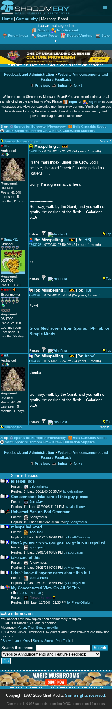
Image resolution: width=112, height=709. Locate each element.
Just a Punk (39, 577)
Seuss (40, 627)
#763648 (35, 295)
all (39, 593)
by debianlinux (73, 491)
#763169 (35, 151)
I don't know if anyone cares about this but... (52, 573)
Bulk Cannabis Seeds (89, 126)
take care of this (25, 557)
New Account (67, 30)
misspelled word (26, 527)
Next (77, 86)
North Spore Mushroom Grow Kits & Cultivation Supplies (50, 130)
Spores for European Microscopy (40, 126)
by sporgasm (73, 552)
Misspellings (23, 481)
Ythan (22, 627)
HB (87, 240)
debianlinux (39, 486)
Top (108, 234)
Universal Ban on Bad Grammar (40, 512)
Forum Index (18, 35)
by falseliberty (75, 506)
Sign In (43, 30)
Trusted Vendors (79, 35)
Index (62, 86)
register (95, 102)
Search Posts (47, 35)
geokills (52, 627)
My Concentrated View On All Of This (45, 588)
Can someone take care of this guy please (49, 496)
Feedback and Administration (29, 75)
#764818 (35, 361)
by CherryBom (74, 583)
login (73, 102)
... (28, 593)
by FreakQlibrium (79, 602)
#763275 (35, 244)
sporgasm (37, 547)
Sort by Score (43, 640)
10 (35, 593)
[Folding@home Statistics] (13, 311)
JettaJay (36, 501)
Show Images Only (16, 640)
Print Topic (63, 640)
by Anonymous (76, 522)
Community (27, 19)
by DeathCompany (77, 537)
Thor (31, 627)
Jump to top (13, 427)
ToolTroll (36, 532)
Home (7, 19)
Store (105, 35)
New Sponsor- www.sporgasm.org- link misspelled (58, 542)
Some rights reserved (85, 695)
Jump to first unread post (22, 141)
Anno (89, 356)
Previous (42, 86)
